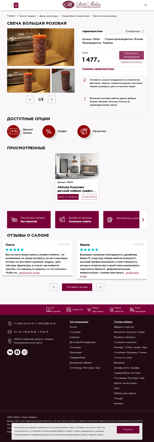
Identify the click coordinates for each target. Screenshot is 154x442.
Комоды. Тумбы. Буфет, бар (130, 347)
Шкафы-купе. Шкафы (126, 368)
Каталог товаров (27, 16)
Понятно (128, 430)
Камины (118, 404)
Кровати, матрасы (124, 337)
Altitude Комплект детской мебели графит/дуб (75, 190)
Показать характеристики (98, 68)
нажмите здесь (96, 435)
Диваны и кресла (124, 327)
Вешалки (119, 363)
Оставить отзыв (77, 287)
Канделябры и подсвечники (75, 16)
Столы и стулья (123, 358)
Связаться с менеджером (131, 55)
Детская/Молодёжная (82, 342)
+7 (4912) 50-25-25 (24, 324)
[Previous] (30, 99)
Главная (11, 16)
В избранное (133, 31)
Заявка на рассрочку (131, 62)
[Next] (51, 99)
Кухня (73, 327)
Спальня (74, 337)
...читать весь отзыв (29, 272)
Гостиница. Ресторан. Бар (85, 368)
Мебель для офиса (125, 393)
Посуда (118, 398)
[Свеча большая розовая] (41, 47)
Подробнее (89, 197)
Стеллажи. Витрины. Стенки (130, 353)
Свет (117, 388)
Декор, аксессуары (49, 16)
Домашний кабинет (81, 363)
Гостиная (75, 332)
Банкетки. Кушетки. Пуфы (129, 332)
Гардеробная (77, 358)
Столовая (75, 347)
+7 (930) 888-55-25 (45, 324)
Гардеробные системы (127, 373)
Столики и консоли (125, 342)
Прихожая (76, 353)
